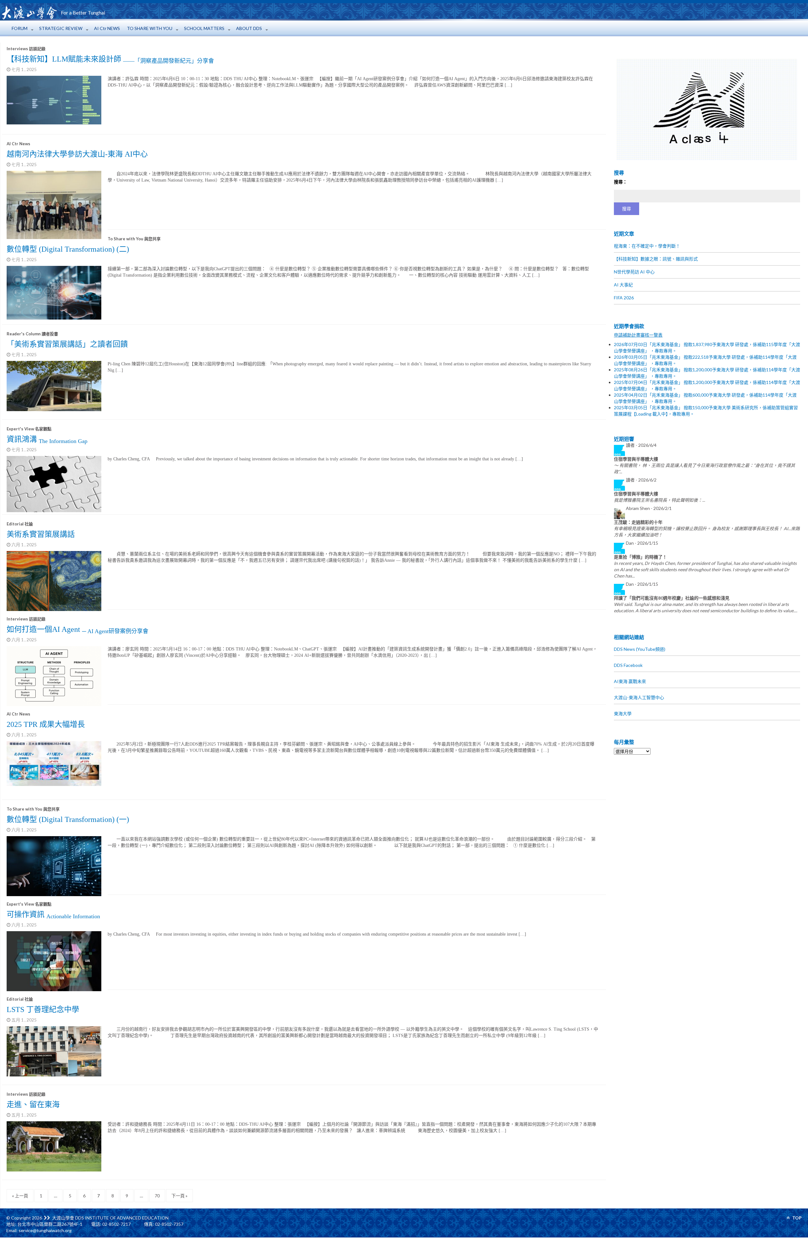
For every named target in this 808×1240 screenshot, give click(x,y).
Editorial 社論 (20, 523)
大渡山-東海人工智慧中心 (639, 697)
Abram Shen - (649, 508)
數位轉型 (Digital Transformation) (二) (68, 249)
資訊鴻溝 (47, 439)
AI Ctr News (18, 143)
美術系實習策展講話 (41, 534)
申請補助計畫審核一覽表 (638, 335)
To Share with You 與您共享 (134, 238)
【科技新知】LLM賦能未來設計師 (110, 59)
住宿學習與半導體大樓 (636, 459)
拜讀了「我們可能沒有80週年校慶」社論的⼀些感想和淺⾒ (671, 598)
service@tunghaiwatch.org (45, 1230)
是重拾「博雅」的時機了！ (640, 557)
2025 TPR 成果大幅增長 (46, 724)
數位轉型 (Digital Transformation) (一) (68, 819)
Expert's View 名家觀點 (29, 428)
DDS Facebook (628, 665)
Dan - (642, 543)
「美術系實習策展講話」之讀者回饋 (67, 344)
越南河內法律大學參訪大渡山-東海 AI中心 (77, 154)
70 (157, 1195)
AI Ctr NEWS (107, 28)
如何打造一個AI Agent (77, 629)
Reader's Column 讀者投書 (32, 333)
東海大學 (623, 713)
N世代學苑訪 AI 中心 (634, 271)
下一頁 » (179, 1195)
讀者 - (641, 445)
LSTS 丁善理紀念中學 (43, 1009)
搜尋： (620, 181)
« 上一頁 (20, 1195)
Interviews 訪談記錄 (26, 48)
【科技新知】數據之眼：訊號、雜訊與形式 (656, 258)
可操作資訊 (53, 914)
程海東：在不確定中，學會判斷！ (647, 246)
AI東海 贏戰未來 (630, 681)
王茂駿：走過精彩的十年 (638, 522)
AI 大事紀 (623, 284)
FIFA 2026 (624, 297)
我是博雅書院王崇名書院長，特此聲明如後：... (659, 500)
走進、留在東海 (33, 1104)
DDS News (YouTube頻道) (639, 649)
